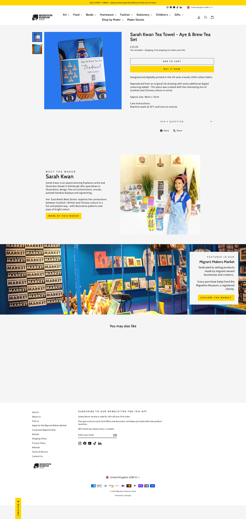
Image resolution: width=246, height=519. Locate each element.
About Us (36, 416)
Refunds (36, 447)
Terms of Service (40, 451)
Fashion (125, 14)
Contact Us (37, 456)
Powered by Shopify (123, 495)
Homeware (107, 14)
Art (65, 14)
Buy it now (172, 69)
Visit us (35, 421)
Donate (35, 434)
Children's (162, 14)
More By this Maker (63, 216)
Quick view (54, 374)
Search (35, 412)
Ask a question (172, 121)
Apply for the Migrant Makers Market (49, 425)
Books (90, 14)
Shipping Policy (39, 438)
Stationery (143, 14)
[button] (51, 495)
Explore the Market (216, 297)
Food (76, 14)
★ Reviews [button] (18, 508)
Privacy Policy (39, 443)
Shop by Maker (111, 19)
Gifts (178, 14)
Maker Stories (135, 19)
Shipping (149, 50)
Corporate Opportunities (44, 430)
